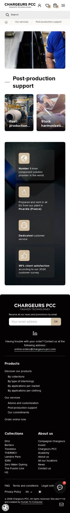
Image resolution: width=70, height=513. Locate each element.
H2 (6, 472)
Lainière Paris (13, 456)
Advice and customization (23, 403)
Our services (21, 21)
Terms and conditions (25, 485)
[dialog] (5, 507)
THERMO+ (11, 452)
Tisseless (10, 449)
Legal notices (50, 485)
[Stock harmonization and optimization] (51, 112)
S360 (8, 460)
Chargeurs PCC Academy (47, 450)
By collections (16, 376)
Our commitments (18, 412)
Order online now (15, 419)
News (41, 464)
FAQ (7, 485)
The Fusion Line (14, 468)
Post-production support (22, 407)
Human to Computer (32, 502)
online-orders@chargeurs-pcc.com (35, 349)
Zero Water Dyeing (16, 464)
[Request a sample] (61, 504)
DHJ (7, 441)
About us (43, 456)
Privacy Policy (13, 491)
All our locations (47, 460)
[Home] (6, 22)
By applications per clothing (24, 390)
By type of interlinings (21, 381)
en (27, 491)
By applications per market (24, 386)
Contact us (44, 468)
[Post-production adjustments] (19, 112)
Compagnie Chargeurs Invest (51, 443)
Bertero (9, 445)
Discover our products (18, 371)
